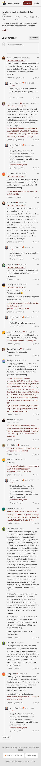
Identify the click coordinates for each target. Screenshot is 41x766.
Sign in (36, 3)
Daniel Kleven (12, 445)
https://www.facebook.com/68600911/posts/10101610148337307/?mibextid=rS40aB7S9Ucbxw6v (23, 469)
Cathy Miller (11, 673)
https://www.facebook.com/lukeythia (21, 340)
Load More (6, 737)
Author (12, 85)
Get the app (31, 755)
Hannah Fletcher (13, 57)
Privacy (21, 747)
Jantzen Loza (12, 459)
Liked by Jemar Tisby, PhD (17, 60)
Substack (9, 761)
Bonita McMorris (13, 103)
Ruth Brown (11, 202)
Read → (5, 30)
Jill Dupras (11, 360)
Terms (27, 747)
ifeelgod (10, 420)
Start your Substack (14, 755)
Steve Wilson (12, 264)
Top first (35, 38)
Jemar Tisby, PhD (7, 18)
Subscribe (27, 3)
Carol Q (10, 528)
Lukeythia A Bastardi (15, 332)
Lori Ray (10, 284)
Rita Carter (11, 508)
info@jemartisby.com (18, 164)
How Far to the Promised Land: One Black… (17, 13)
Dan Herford (12, 173)
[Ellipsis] (38, 57)
